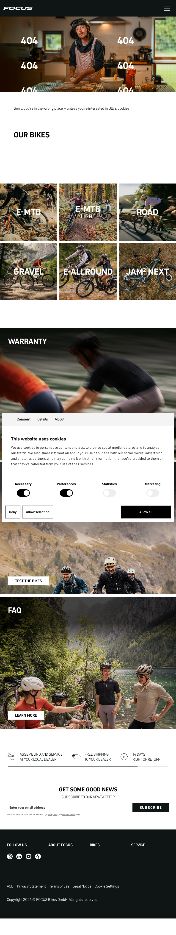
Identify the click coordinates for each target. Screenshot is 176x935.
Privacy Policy (53, 814)
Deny (13, 511)
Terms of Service (68, 814)
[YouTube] (28, 856)
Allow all (145, 511)
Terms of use (59, 886)
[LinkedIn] (19, 856)
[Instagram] (10, 856)
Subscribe (151, 807)
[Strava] (38, 856)
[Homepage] (18, 8)
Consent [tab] (23, 419)
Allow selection (37, 511)
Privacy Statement (31, 886)
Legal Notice (82, 886)
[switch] (66, 493)
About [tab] (59, 419)
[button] (167, 8)
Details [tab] (42, 419)
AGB (10, 886)
